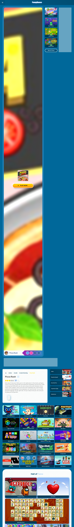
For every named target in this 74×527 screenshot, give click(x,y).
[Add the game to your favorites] (18, 377)
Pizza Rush (32, 373)
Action (10, 373)
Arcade (15, 373)
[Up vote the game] (27, 353)
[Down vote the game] (31, 353)
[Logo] (37, 2)
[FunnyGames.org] (6, 373)
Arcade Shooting (23, 373)
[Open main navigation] (2, 2)
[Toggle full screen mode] (38, 353)
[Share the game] (35, 353)
